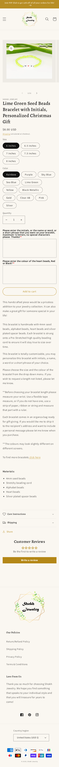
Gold (9, 197)
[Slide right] (36, 93)
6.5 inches (30, 145)
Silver (9, 205)
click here (34, 457)
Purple (29, 174)
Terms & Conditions (17, 664)
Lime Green (31, 182)
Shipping (6, 134)
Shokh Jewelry (32, 761)
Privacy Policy (14, 656)
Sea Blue (11, 182)
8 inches (11, 161)
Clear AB (25, 197)
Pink (41, 197)
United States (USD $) (28, 737)
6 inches (11, 145)
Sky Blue (46, 174)
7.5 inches (30, 153)
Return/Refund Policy (18, 641)
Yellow (10, 189)
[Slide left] (22, 93)
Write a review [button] (29, 560)
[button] (4, 19)
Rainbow (11, 174)
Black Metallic (30, 189)
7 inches (11, 153)
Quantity (7, 212)
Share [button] (10, 531)
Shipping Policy (15, 649)
